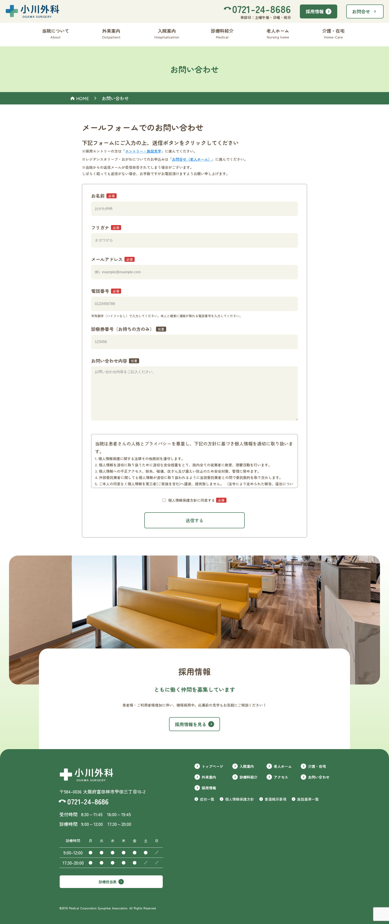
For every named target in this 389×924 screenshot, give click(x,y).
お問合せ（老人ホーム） (192, 159)
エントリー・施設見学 (143, 151)
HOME (82, 98)
